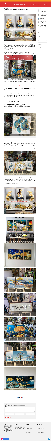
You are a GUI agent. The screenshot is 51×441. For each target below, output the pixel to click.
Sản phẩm (21, 4)
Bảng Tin (34, 4)
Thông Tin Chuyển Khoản (40, 432)
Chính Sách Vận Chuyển (40, 428)
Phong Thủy (39, 40)
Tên (5, 412)
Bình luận (6, 406)
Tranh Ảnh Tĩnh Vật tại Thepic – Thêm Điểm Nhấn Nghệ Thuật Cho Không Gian (43, 26)
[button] (44, 4)
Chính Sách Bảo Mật (40, 429)
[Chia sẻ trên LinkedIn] (22, 397)
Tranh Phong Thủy (28, 432)
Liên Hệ (38, 4)
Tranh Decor (28, 427)
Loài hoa (39, 37)
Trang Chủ (14, 4)
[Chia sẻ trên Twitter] (18, 397)
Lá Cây (39, 36)
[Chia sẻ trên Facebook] (17, 397)
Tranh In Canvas (28, 425)
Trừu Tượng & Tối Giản (40, 47)
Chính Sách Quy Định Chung (41, 431)
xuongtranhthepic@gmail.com (7, 430)
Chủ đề (25, 4)
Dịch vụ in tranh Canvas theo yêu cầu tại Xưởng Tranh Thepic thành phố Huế (43, 11)
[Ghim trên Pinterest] (21, 397)
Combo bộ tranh (30, 4)
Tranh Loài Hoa (28, 431)
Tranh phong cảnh (28, 429)
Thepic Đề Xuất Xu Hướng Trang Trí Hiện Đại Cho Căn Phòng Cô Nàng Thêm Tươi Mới (43, 22)
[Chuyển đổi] (46, 32)
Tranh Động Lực (40, 44)
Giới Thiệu (17, 4)
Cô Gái (38, 32)
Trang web (27, 412)
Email (16, 412)
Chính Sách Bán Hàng (40, 425)
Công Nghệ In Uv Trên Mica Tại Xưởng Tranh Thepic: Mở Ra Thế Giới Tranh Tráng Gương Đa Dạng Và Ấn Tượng (43, 15)
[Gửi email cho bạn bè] (19, 397)
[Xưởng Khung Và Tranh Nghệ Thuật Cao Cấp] (7, 4)
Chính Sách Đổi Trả (40, 427)
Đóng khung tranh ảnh (29, 428)
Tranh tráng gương (6, 8)
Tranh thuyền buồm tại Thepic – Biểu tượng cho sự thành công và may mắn (43, 19)
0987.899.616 (7, 429)
